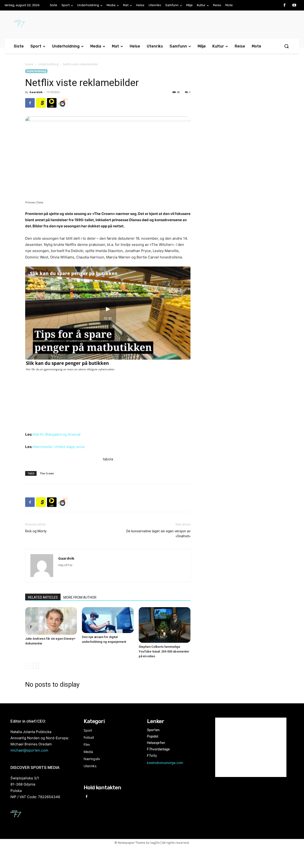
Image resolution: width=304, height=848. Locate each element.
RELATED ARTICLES (43, 597)
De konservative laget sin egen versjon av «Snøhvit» (158, 533)
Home (29, 64)
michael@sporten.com (29, 750)
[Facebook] (285, 5)
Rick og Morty (36, 531)
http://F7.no (65, 565)
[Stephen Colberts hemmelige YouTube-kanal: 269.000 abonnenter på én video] (164, 625)
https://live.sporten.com (52, 103)
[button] (286, 46)
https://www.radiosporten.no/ (62, 103)
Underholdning (48, 64)
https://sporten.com (41, 103)
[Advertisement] (240, 108)
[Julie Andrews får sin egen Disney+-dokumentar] (51, 621)
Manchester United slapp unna (58, 446)
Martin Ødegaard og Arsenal (57, 434)
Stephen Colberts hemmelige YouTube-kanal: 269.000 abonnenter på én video (164, 651)
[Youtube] (294, 5)
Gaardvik (36, 92)
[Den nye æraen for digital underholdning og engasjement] (108, 620)
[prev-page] (28, 666)
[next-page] (36, 666)
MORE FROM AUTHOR (79, 597)
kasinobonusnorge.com (165, 763)
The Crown (47, 473)
